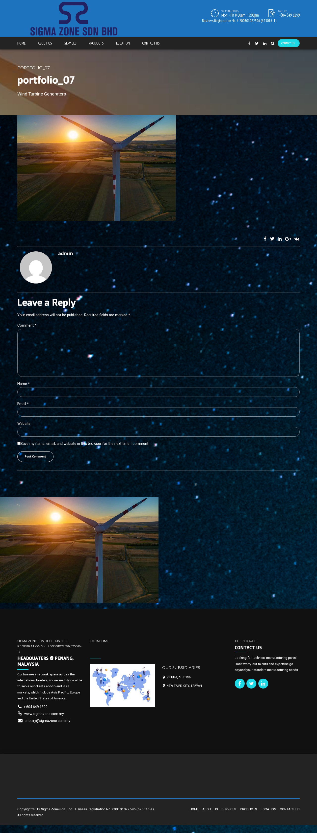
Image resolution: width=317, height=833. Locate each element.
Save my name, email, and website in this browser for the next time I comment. (85, 443)
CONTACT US (151, 43)
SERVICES (70, 43)
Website (23, 423)
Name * (23, 383)
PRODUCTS (96, 43)
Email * (23, 404)
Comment (26, 325)
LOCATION (123, 43)
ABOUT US (45, 43)
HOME (21, 43)
